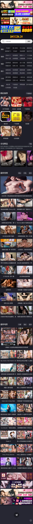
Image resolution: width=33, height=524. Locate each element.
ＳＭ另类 (29, 58)
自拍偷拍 (15, 55)
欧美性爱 (29, 62)
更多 (30, 173)
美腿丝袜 (8, 73)
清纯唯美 (15, 73)
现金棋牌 (22, 51)
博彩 (2, 49)
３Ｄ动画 (29, 55)
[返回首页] (31, 520)
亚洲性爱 (8, 62)
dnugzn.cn (16, 37)
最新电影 (4, 324)
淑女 (25, 324)
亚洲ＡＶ (8, 55)
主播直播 (22, 58)
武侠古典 (29, 77)
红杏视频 (8, 87)
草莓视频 (22, 84)
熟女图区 (22, 73)
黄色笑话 (22, 80)
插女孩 (8, 84)
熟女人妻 (8, 58)
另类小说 (15, 80)
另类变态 (29, 66)
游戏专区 (29, 48)
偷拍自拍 (15, 62)
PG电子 (8, 48)
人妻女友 (22, 77)
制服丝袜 (8, 66)
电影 (2, 64)
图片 (2, 71)
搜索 (29, 41)
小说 (2, 78)
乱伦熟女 (22, 66)
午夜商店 (15, 84)
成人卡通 (22, 62)
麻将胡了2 (8, 51)
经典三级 (15, 66)
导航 (2, 86)
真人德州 (15, 48)
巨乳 (25, 173)
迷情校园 (8, 80)
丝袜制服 (15, 58)
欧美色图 (22, 70)
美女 (19, 173)
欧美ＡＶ (22, 55)
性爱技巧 (29, 80)
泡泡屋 (15, 87)
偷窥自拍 (8, 70)
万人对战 (22, 48)
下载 (30, 144)
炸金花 (15, 51)
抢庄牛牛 (29, 51)
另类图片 (29, 73)
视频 (2, 57)
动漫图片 (29, 70)
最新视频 (4, 173)
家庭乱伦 (15, 77)
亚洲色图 (15, 70)
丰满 (19, 324)
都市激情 (8, 77)
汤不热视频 (29, 84)
